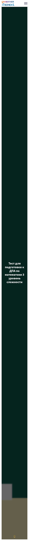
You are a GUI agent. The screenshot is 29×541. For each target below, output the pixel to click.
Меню (25, 3)
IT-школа (8, 3)
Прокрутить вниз (14, 536)
